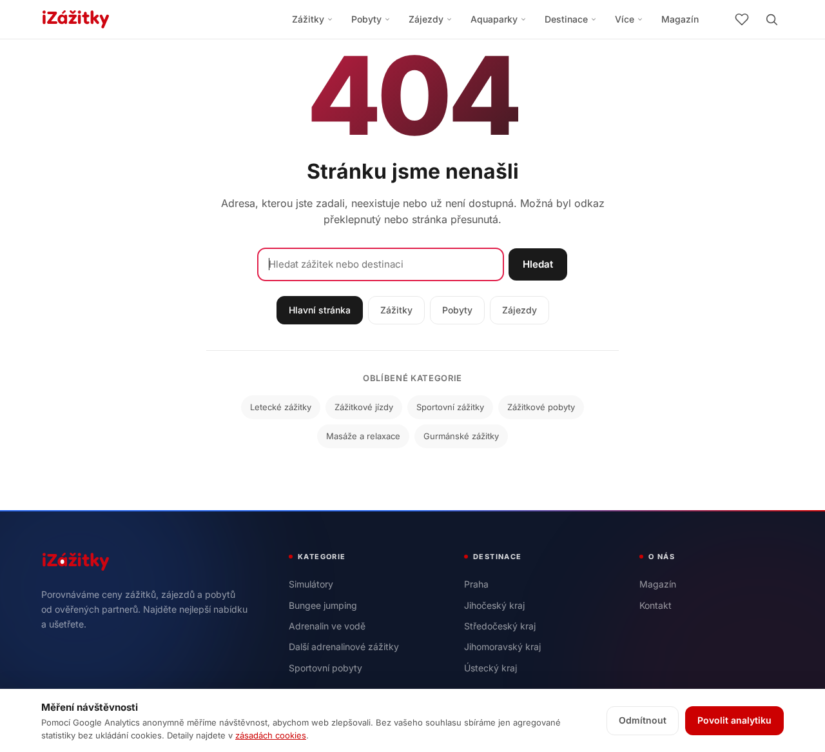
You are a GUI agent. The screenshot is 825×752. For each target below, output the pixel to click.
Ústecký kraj (490, 667)
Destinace (566, 19)
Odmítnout (642, 720)
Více (624, 19)
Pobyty (366, 19)
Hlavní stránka (320, 309)
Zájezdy (426, 19)
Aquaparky (494, 19)
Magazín (680, 19)
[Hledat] (771, 19)
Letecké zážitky (280, 407)
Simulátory (311, 584)
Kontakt (655, 605)
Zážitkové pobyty (541, 407)
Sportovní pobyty (325, 667)
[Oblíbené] (742, 19)
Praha (476, 584)
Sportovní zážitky (450, 407)
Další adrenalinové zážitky (344, 646)
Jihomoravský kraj (502, 646)
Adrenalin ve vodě (327, 625)
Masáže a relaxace (363, 436)
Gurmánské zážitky (461, 436)
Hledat (538, 264)
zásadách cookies (270, 735)
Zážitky (308, 19)
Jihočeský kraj (494, 605)
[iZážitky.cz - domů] (75, 19)
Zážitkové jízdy (364, 407)
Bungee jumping (323, 605)
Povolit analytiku (734, 720)
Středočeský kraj (500, 625)
